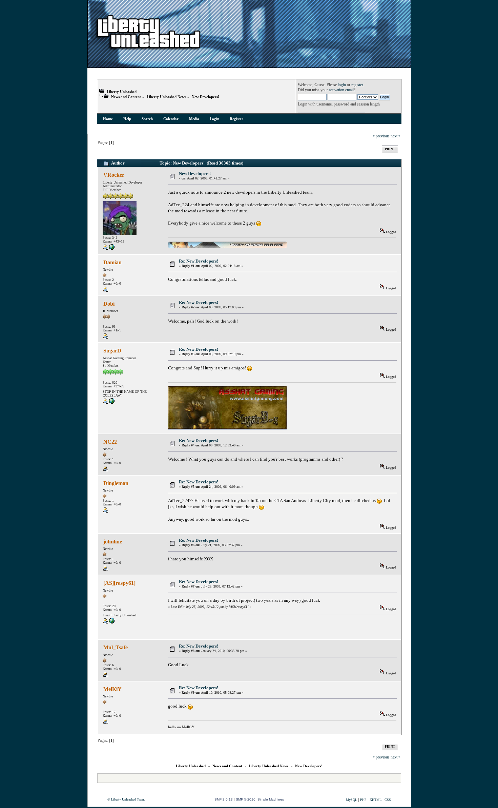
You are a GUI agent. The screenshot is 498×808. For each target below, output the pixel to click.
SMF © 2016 (245, 799)
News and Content (126, 97)
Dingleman (115, 483)
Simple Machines (270, 799)
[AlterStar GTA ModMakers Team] (112, 622)
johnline (112, 541)
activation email (341, 90)
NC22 (110, 442)
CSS (388, 800)
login (342, 85)
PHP (363, 800)
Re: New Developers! (198, 261)
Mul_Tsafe (115, 647)
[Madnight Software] (112, 248)
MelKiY (112, 689)
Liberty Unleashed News (166, 97)
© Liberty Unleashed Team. (126, 799)
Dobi (109, 304)
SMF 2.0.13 (223, 799)
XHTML (375, 800)
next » (395, 136)
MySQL (351, 800)
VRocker (113, 175)
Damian (112, 262)
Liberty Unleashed (122, 92)
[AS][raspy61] (119, 583)
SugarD (112, 350)
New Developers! (205, 97)
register (357, 85)
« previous (381, 136)
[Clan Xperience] (112, 402)
